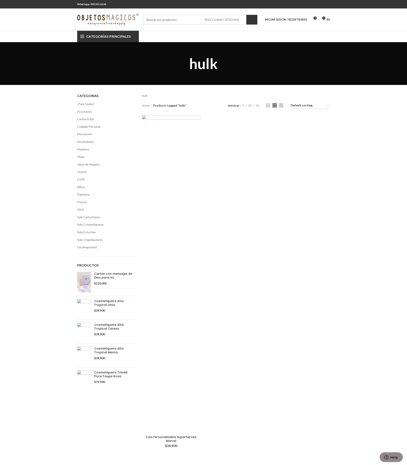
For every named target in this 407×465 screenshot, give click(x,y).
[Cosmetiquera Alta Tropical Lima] (84, 307)
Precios (82, 202)
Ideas (81, 156)
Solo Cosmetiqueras (90, 224)
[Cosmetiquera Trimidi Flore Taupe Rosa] (84, 379)
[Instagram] (327, 4)
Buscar (251, 20)
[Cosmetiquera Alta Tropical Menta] (84, 355)
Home (146, 105)
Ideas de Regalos (88, 164)
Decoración (84, 134)
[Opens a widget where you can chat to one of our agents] (391, 457)
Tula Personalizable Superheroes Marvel (171, 439)
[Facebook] (322, 4)
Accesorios (84, 111)
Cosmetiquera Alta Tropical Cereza (109, 326)
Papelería (83, 194)
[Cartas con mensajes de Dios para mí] (84, 282)
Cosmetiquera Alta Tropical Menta (109, 350)
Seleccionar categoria (221, 19)
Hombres (83, 149)
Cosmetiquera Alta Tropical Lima (109, 303)
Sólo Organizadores (90, 240)
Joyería (81, 172)
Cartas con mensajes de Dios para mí (113, 275)
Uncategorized (87, 247)
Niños (81, 187)
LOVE (81, 179)
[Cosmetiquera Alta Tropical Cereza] (84, 331)
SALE (80, 209)
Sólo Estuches (86, 232)
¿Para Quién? (86, 104)
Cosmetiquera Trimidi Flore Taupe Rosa (110, 374)
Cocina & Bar (85, 119)
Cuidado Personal (88, 126)
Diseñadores (85, 141)
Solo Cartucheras (88, 217)
